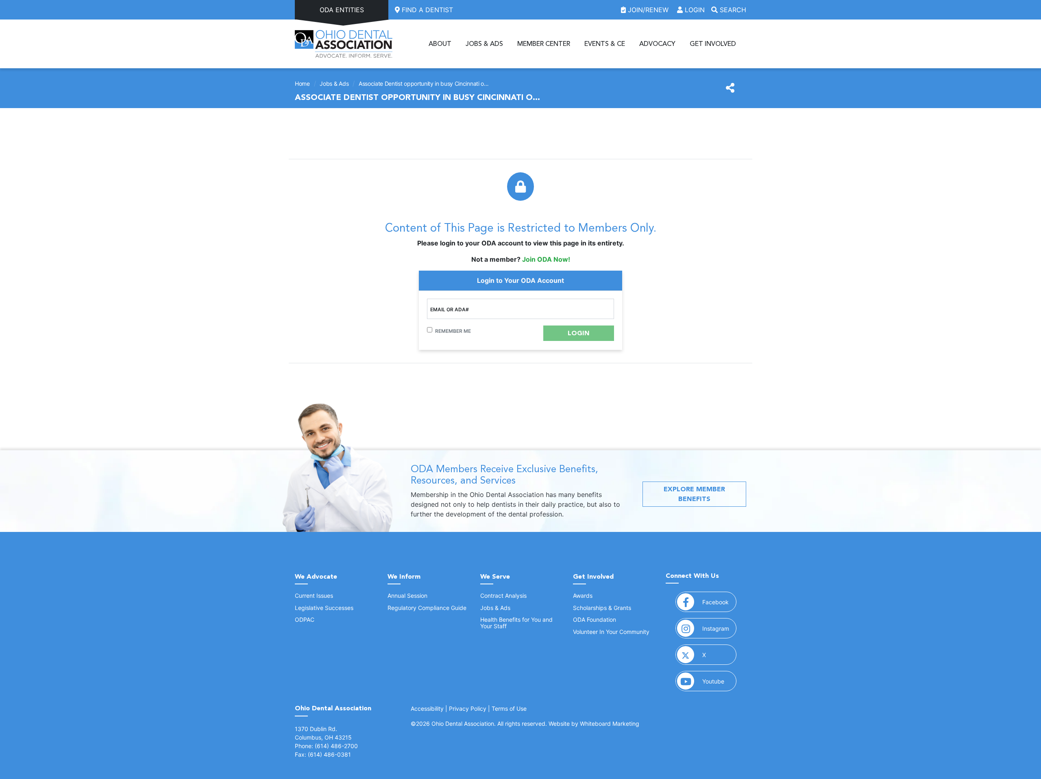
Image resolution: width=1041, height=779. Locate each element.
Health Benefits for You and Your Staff (516, 622)
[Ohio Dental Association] (343, 44)
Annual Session (407, 595)
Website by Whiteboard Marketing (594, 723)
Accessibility (427, 708)
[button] (578, 333)
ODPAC (304, 619)
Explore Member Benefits (694, 494)
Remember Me (453, 331)
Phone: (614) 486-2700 (326, 745)
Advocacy (657, 44)
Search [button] (732, 10)
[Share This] (730, 88)
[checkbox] (429, 329)
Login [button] (694, 10)
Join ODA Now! (546, 259)
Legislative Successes (324, 607)
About (440, 44)
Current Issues (314, 595)
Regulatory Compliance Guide (427, 607)
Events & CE (604, 44)
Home (302, 83)
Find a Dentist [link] (426, 10)
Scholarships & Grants (602, 607)
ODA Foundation (594, 619)
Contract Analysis (503, 595)
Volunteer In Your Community (611, 631)
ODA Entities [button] (342, 10)
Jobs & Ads (484, 44)
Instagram (719, 628)
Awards (582, 595)
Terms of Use (509, 708)
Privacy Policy (467, 708)
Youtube (719, 681)
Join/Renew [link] (648, 10)
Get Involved (713, 44)
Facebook (719, 601)
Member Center (543, 44)
